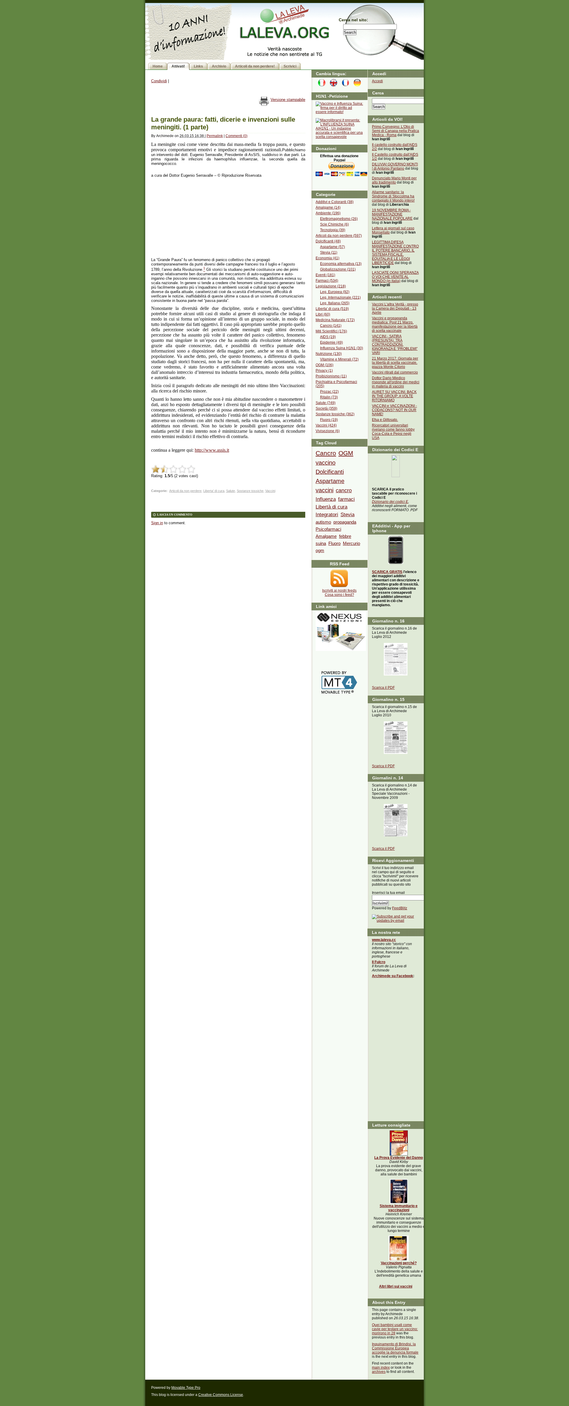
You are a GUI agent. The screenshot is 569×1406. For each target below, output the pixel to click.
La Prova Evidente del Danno (398, 1158)
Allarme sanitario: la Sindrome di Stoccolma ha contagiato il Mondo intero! (393, 196)
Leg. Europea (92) (334, 292)
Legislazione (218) (331, 286)
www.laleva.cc (384, 940)
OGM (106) (324, 365)
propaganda (344, 522)
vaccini (324, 490)
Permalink (215, 136)
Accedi (377, 81)
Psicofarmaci (328, 529)
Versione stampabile (288, 99)
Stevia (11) (328, 252)
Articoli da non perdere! (255, 66)
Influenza (326, 499)
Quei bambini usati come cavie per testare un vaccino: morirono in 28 (395, 1329)
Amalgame (326, 536)
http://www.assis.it (212, 450)
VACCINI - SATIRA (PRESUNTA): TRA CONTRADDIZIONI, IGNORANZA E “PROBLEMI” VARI (395, 344)
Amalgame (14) (328, 207)
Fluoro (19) (329, 420)
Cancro (326, 453)
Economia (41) (327, 258)
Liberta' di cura (213, 491)
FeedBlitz (399, 908)
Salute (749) (325, 403)
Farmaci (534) (327, 281)
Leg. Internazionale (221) (340, 297)
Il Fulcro (378, 962)
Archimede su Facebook (392, 976)
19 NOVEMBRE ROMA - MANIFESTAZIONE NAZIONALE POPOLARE (392, 214)
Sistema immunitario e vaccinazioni (399, 1208)
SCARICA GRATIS (387, 572)
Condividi (159, 81)
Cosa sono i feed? (339, 595)
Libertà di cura (331, 506)
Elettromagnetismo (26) (339, 219)
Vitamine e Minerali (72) (339, 359)
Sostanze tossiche (250, 491)
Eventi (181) (325, 275)
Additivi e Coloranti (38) (335, 202)
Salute (230, 491)
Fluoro (334, 543)
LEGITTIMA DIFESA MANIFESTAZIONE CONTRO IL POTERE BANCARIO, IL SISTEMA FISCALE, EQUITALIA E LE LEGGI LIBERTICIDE (395, 252)
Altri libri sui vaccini (395, 1286)
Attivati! (178, 66)
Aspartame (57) (332, 247)
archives (379, 1372)
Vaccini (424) (326, 425)
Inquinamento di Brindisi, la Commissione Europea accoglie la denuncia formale (395, 1348)
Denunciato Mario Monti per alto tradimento (394, 180)
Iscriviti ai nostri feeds (339, 590)
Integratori (327, 514)
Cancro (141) (330, 326)
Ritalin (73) (329, 397)
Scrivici (290, 66)
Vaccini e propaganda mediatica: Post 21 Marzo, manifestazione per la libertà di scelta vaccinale (395, 324)
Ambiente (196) (328, 213)
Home (158, 66)
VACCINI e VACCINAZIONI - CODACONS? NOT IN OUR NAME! (394, 410)
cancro (344, 490)
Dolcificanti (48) (328, 241)
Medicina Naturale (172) (335, 320)
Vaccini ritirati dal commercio (395, 372)
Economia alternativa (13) (341, 264)
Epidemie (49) (331, 342)
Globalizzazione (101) (338, 269)
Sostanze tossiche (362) (335, 414)
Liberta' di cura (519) (332, 309)
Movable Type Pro (185, 1388)
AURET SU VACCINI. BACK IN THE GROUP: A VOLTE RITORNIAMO (394, 396)
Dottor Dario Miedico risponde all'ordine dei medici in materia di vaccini (395, 382)
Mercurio (351, 543)
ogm (320, 550)
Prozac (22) (329, 392)
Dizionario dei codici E (390, 502)
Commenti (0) (236, 136)
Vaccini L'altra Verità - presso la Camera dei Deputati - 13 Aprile (395, 308)
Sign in (157, 523)
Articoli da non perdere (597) (339, 236)
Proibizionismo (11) (331, 376)
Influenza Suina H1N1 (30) (341, 348)
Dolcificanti (330, 472)
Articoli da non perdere (185, 491)
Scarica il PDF (383, 688)
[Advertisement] (195, 218)
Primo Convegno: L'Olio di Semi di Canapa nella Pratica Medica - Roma (395, 131)
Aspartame (330, 481)
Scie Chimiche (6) (334, 224)
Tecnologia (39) (332, 230)
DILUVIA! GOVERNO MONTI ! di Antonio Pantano (395, 166)
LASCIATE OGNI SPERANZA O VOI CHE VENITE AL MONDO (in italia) (395, 277)
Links (198, 66)
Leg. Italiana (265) (334, 303)
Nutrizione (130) (329, 354)
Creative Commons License (220, 1395)
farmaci (346, 499)
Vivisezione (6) (328, 431)
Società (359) (326, 408)
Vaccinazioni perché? (399, 1263)
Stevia (347, 514)
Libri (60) (323, 314)
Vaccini (270, 491)
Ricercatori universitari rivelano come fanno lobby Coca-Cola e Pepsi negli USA (393, 431)
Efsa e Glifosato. (385, 420)
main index (381, 1367)
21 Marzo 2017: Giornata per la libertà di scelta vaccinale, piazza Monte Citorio (395, 362)
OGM (345, 453)
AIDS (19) (328, 337)
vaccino (325, 462)
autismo (323, 522)
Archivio (219, 66)
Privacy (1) (324, 371)
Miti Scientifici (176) (331, 331)
